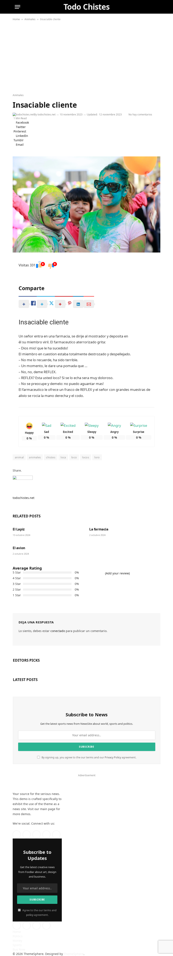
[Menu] (17, 7)
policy (29, 915)
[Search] (156, 7)
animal (19, 457)
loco (74, 457)
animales (35, 457)
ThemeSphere (74, 954)
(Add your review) (117, 573)
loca (63, 457)
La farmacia (98, 529)
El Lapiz (19, 529)
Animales (29, 19)
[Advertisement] (86, 57)
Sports (17, 945)
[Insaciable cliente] (86, 204)
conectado (57, 631)
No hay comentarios (141, 114)
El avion (19, 548)
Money (17, 941)
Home (16, 19)
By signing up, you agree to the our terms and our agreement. (88, 757)
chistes (50, 457)
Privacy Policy (113, 757)
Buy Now (19, 949)
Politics (18, 936)
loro (97, 457)
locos (85, 457)
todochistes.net (46, 114)
